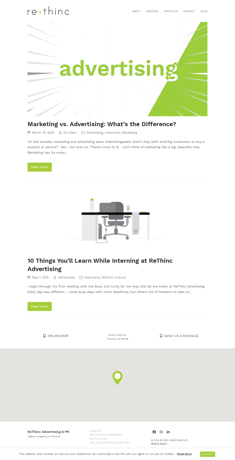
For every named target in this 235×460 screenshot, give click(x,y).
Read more (39, 167)
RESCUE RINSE (98, 438)
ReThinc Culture (114, 277)
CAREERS (95, 431)
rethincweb (66, 277)
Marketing (129, 132)
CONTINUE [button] (207, 454)
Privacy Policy (159, 443)
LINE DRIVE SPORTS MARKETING (109, 442)
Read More (184, 454)
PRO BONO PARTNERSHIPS (105, 434)
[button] (117, 378)
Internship (112, 132)
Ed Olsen (70, 132)
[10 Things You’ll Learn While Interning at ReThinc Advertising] (117, 219)
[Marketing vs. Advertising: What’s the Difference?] (117, 69)
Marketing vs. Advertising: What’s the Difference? (102, 124)
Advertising (94, 132)
